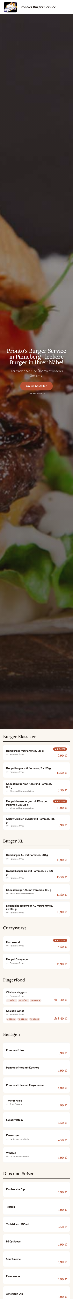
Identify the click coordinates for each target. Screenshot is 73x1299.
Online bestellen (36, 386)
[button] (36, 752)
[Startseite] (10, 7)
